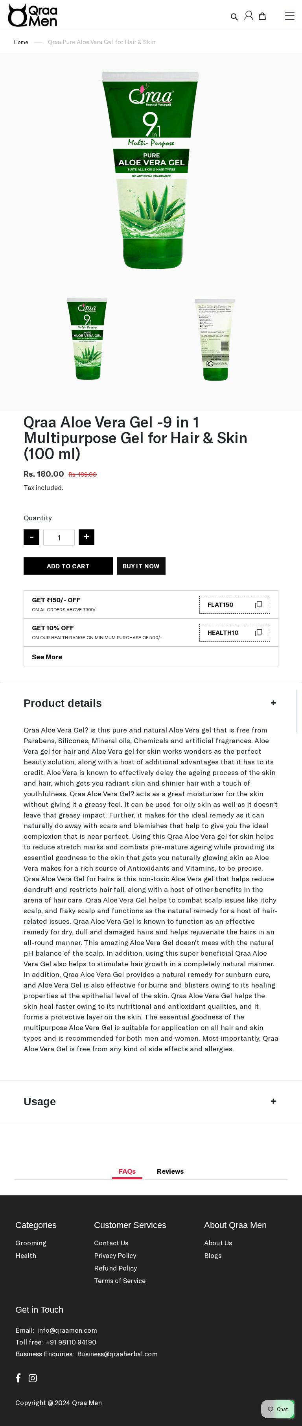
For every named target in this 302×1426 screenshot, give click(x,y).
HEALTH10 (223, 632)
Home (21, 42)
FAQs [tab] (127, 1171)
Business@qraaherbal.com (117, 1354)
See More (47, 656)
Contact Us (111, 1243)
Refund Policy (115, 1268)
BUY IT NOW (141, 566)
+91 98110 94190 (71, 1342)
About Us (218, 1243)
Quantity (38, 517)
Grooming (30, 1243)
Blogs (212, 1255)
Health (25, 1255)
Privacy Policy (115, 1255)
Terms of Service (119, 1280)
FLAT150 (221, 604)
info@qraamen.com (67, 1330)
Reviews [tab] (170, 1171)
